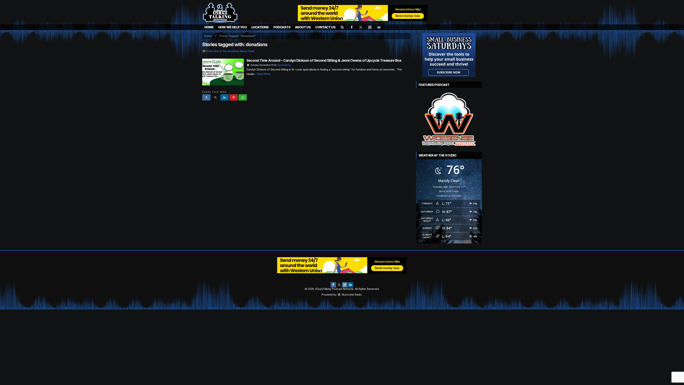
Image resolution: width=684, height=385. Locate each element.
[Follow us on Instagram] (344, 285)
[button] (342, 27)
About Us (303, 27)
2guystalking (284, 65)
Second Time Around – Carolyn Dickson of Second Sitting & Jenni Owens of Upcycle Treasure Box (324, 60)
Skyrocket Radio (351, 294)
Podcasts (282, 27)
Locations (260, 27)
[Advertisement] (363, 13)
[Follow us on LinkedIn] (350, 285)
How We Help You (232, 27)
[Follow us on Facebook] (333, 285)
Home (209, 27)
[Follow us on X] (339, 285)
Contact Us (325, 27)
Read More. (264, 74)
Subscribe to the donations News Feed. (231, 51)
